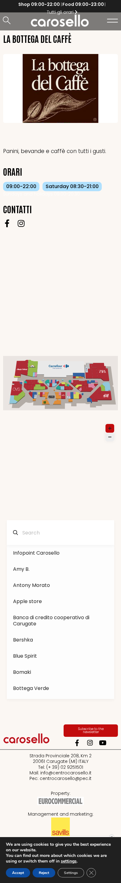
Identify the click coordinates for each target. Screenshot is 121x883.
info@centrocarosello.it (66, 773)
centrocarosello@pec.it (66, 778)
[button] (8, 21)
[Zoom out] (109, 437)
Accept (18, 872)
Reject (44, 872)
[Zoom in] (109, 428)
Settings (71, 872)
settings (69, 861)
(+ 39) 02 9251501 (64, 767)
